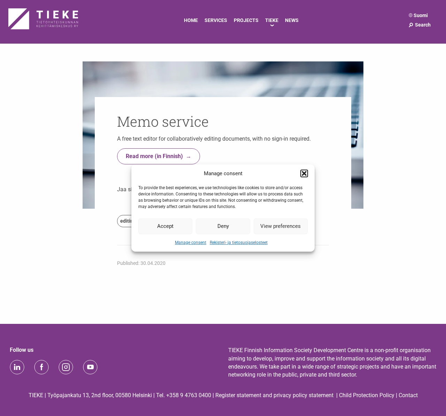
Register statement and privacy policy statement (274, 395)
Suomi (421, 15)
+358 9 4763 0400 (188, 395)
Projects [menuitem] (246, 20)
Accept (165, 226)
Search (419, 25)
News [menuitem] (292, 20)
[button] (304, 173)
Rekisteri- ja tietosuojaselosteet (239, 242)
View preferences (280, 226)
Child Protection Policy (366, 395)
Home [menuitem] (191, 20)
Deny (223, 226)
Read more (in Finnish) (154, 156)
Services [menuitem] (216, 20)
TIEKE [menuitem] (271, 20)
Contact (408, 395)
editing (128, 221)
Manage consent (190, 242)
